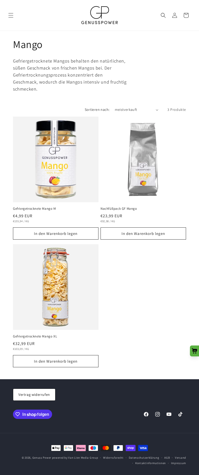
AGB (167, 457)
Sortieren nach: (97, 109)
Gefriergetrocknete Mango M (34, 209)
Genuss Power (41, 457)
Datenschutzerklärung (144, 457)
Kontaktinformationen (150, 463)
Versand (180, 457)
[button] (11, 15)
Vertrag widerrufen (34, 394)
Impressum (178, 463)
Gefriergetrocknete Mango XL (35, 336)
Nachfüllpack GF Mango (119, 209)
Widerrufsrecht (113, 457)
